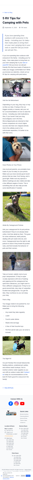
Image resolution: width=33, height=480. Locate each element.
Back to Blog (8, 12)
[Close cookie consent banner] (31, 475)
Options (18, 475)
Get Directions (9, 436)
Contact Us (22, 422)
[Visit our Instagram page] (16, 403)
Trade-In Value (23, 420)
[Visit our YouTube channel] (22, 403)
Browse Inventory (24, 414)
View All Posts (8, 388)
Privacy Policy (28, 469)
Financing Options (24, 416)
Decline (23, 475)
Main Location (9, 428)
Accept (28, 475)
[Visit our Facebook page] (10, 403)
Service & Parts (23, 418)
